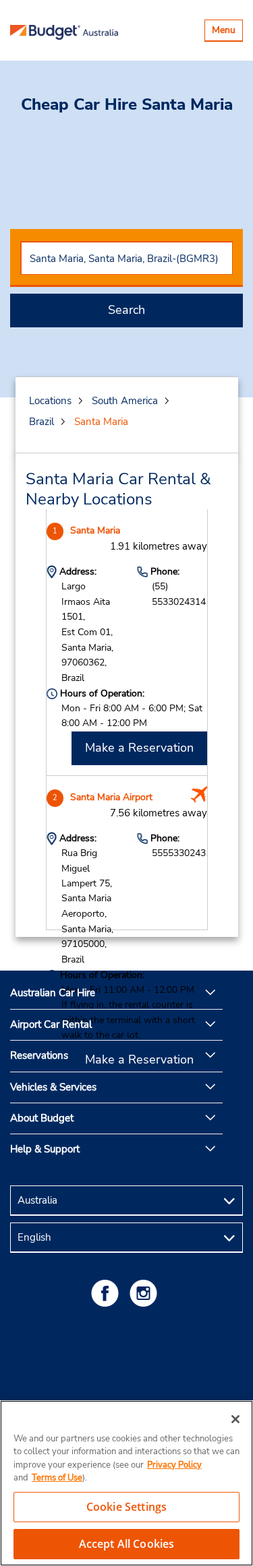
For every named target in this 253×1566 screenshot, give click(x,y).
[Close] (235, 1419)
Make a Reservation (139, 748)
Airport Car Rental (51, 1024)
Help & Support (45, 1149)
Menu (227, 32)
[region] (126, 1483)
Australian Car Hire (52, 993)
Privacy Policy (174, 1465)
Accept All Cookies (127, 1543)
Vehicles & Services (53, 1087)
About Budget (42, 1118)
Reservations (39, 1055)
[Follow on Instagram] (146, 1293)
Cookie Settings (126, 1506)
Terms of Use (57, 1478)
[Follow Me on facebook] (107, 1293)
